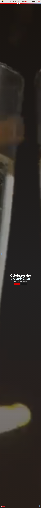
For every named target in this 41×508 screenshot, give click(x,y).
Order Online (33, 1)
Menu (9, 1)
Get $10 (3, 506)
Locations (12, 1)
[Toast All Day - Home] (2, 1)
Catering (18, 1)
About (21, 1)
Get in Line (38, 1)
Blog (23, 1)
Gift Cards (25, 1)
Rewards (15, 1)
